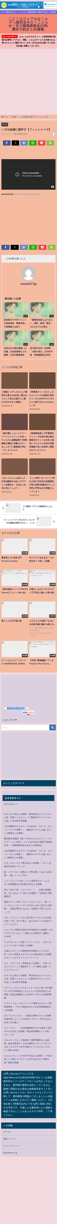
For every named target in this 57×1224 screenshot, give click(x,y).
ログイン (7, 1132)
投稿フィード (9, 1139)
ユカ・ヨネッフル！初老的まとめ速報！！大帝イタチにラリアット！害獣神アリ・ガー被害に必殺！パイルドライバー (27, 966)
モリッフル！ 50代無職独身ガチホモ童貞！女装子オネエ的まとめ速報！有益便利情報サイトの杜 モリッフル (27, 1031)
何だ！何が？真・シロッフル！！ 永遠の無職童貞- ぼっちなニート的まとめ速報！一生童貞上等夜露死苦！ (28, 893)
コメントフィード (11, 1146)
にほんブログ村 (10, 720)
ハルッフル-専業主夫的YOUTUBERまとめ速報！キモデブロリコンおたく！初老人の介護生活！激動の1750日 (28, 933)
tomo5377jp (28, 283)
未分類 (4, 124)
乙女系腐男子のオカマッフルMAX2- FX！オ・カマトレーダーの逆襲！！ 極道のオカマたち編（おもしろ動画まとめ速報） (28, 829)
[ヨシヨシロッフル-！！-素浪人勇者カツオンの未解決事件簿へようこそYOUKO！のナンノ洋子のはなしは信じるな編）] (28, 1019)
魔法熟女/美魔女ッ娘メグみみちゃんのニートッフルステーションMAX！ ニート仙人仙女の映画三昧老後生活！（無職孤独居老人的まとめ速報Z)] (28, 841)
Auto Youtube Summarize (27, 194)
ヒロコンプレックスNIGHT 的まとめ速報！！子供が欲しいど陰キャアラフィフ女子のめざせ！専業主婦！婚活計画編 (28, 1059)
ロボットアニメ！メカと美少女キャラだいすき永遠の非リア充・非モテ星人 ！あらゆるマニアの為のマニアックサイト (28, 921)
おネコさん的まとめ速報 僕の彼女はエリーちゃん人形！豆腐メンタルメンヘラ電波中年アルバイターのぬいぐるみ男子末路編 (27, 817)
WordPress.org (10, 1153)
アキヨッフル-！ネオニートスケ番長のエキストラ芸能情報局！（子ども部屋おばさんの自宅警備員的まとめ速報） (28, 1006)
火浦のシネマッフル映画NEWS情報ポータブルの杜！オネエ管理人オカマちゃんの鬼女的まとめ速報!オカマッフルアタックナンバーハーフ (28, 954)
